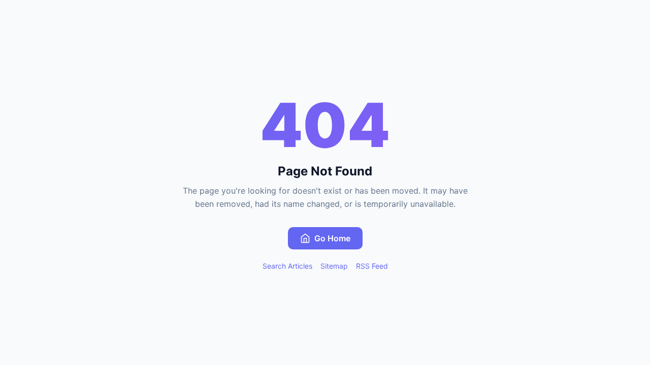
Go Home (332, 238)
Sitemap (334, 266)
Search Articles (287, 266)
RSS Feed (372, 266)
